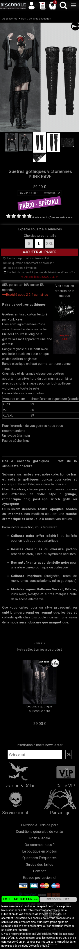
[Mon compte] (32, 5)
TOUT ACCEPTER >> (20, 899)
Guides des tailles (39, 864)
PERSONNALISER (58, 899)
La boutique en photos (39, 851)
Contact (39, 871)
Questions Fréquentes (39, 858)
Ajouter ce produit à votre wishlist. (28, 258)
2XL (50, 243)
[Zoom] (39, 77)
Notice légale (39, 838)
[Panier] (53, 5)
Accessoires (9, 18)
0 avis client (39, 217)
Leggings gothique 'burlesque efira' (39, 709)
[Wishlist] (42, 5)
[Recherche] (63, 5)
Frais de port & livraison (21, 267)
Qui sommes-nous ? (40, 845)
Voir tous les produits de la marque (64, 291)
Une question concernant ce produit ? (30, 263)
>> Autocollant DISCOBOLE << (39, 276)
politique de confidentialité (33, 945)
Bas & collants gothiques (36, 18)
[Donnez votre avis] (61, 217)
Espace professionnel (39, 878)
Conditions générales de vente (39, 832)
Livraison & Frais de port (39, 825)
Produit (39, 643)
